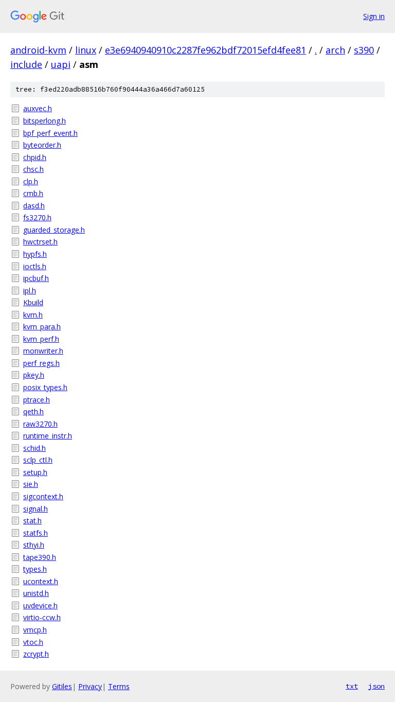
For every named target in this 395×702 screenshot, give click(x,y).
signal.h (35, 509)
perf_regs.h (41, 363)
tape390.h (39, 557)
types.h (35, 569)
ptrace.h (36, 400)
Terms (119, 686)
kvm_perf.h (41, 339)
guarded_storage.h (54, 230)
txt (352, 686)
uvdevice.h (40, 605)
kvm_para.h (42, 326)
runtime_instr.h (47, 436)
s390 (364, 50)
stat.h (32, 520)
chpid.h (34, 157)
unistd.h (36, 593)
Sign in (374, 16)
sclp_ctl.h (37, 460)
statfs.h (35, 533)
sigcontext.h (43, 496)
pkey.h (33, 375)
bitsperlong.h (44, 121)
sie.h (30, 484)
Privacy (90, 686)
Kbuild (33, 302)
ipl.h (29, 290)
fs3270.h (37, 217)
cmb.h (33, 193)
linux (85, 50)
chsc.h (33, 169)
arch (335, 50)
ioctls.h (34, 266)
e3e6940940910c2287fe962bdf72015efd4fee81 (205, 50)
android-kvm (38, 50)
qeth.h (33, 411)
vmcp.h (35, 630)
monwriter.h (43, 351)
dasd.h (34, 205)
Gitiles (62, 686)
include (26, 64)
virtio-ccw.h (42, 617)
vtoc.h (33, 642)
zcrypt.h (36, 654)
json (376, 686)
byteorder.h (42, 145)
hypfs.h (35, 254)
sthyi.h (33, 545)
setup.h (35, 472)
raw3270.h (40, 424)
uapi (60, 64)
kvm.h (33, 315)
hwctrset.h (40, 242)
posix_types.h (45, 387)
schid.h (34, 448)
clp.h (30, 181)
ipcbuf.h (36, 278)
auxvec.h (37, 108)
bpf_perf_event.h (50, 133)
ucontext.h (40, 581)
